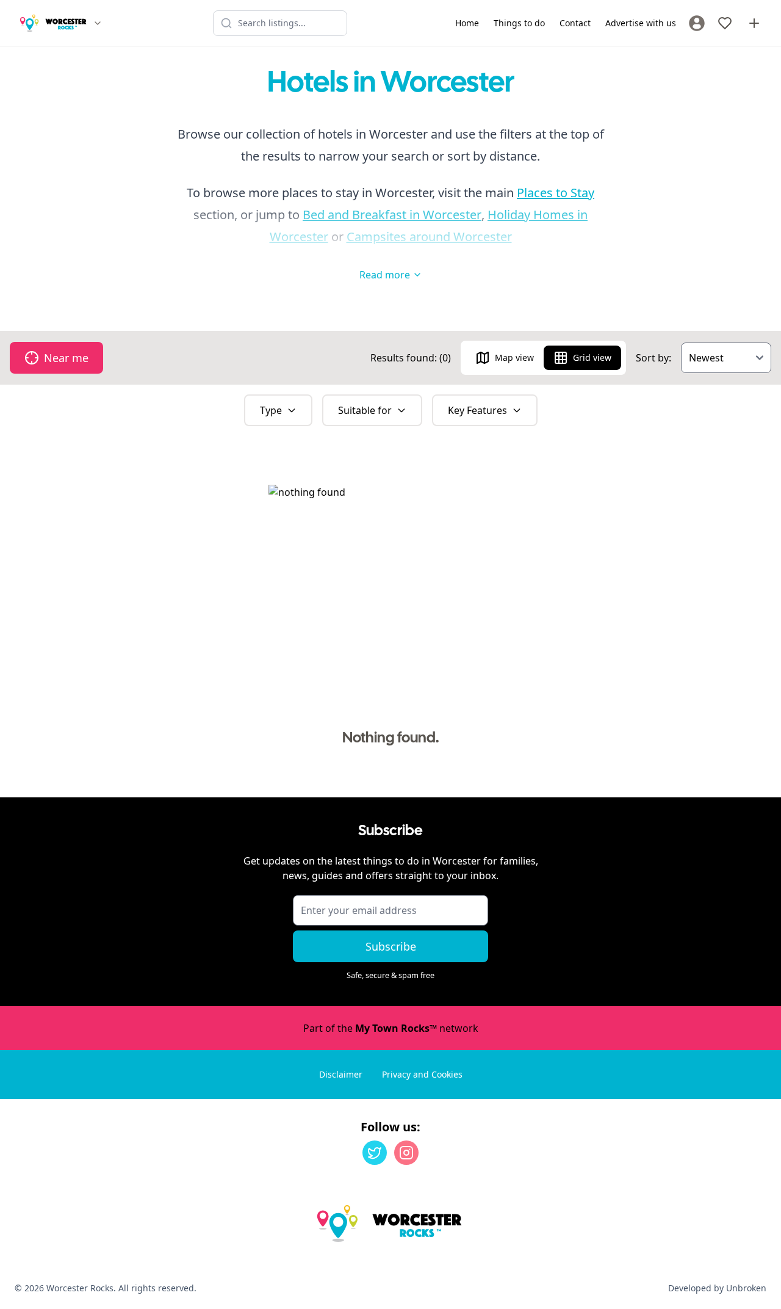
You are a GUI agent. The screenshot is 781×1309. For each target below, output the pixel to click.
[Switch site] (97, 23)
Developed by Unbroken (717, 1288)
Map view (514, 357)
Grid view (592, 357)
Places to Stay (555, 192)
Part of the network (390, 1028)
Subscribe (390, 946)
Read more (384, 274)
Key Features (477, 410)
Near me (66, 357)
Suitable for (365, 410)
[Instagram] (406, 1152)
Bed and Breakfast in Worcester (392, 214)
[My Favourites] (725, 23)
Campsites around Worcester (429, 236)
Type (271, 410)
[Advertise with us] (754, 23)
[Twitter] (374, 1152)
